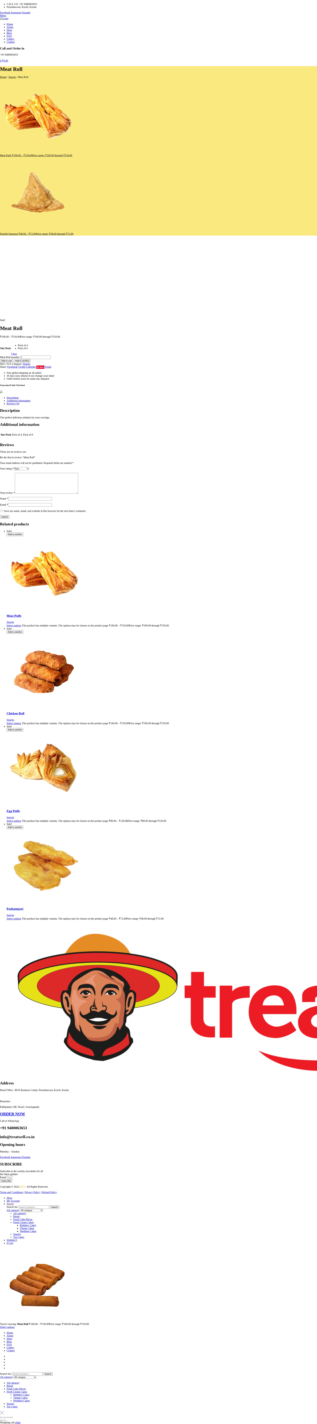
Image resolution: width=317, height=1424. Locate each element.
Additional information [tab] (18, 400)
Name (4, 498)
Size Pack (5, 348)
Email (4, 504)
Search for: (12, 1207)
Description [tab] (13, 397)
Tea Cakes (18, 1237)
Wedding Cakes (28, 1231)
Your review (7, 492)
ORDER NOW (12, 1114)
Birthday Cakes (28, 1225)
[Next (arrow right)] (4, 1420)
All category (19, 1213)
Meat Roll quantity (9, 357)
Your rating (7, 468)
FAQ (9, 1344)
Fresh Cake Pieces (22, 1219)
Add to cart (6, 361)
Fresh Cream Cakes (23, 1222)
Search (54, 1207)
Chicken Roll (15, 713)
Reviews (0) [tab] (13, 403)
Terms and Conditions (11, 1192)
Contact (11, 1350)
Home (3, 77)
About (10, 1335)
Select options (14, 625)
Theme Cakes (27, 1228)
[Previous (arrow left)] (1, 1420)
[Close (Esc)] (11, 1417)
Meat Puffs (14, 616)
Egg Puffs (13, 811)
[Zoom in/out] (1, 1417)
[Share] (8, 1417)
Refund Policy (49, 1192)
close (17, 1422)
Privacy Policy (32, 1192)
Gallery (10, 1347)
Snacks (12, 77)
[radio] (23, 345)
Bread (16, 1216)
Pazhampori (15, 908)
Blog (9, 1341)
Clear (14, 353)
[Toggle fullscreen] (4, 1417)
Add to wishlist (22, 361)
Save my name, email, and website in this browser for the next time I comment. (45, 511)
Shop (9, 1338)
